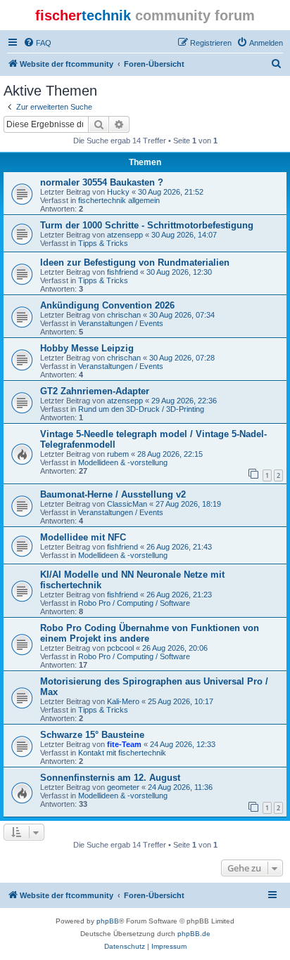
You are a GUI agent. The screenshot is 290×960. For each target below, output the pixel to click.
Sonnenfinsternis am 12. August (110, 777)
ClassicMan (127, 504)
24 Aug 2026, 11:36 (180, 787)
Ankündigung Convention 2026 (107, 305)
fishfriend (122, 272)
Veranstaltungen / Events (120, 323)
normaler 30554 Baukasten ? (101, 182)
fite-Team (124, 744)
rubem (118, 454)
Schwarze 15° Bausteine (92, 734)
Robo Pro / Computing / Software (134, 603)
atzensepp (125, 235)
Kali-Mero (123, 701)
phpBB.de (193, 934)
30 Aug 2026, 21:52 (170, 192)
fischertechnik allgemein (119, 200)
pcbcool (120, 648)
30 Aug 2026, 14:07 (184, 235)
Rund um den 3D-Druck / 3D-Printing (141, 409)
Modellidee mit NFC (83, 537)
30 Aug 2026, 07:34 (182, 315)
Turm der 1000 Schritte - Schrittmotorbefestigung (146, 225)
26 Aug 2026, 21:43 (179, 547)
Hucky (118, 192)
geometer (123, 787)
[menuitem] (37, 42)
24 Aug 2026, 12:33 (182, 744)
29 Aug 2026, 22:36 (184, 400)
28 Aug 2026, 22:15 (170, 454)
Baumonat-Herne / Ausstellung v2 (113, 494)
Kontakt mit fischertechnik (122, 752)
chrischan (124, 315)
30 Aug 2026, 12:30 (179, 272)
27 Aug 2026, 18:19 (188, 504)
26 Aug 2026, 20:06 (175, 648)
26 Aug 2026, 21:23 (179, 594)
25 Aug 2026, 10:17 (180, 701)
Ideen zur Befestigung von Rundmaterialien (134, 262)
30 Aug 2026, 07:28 (182, 357)
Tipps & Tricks (103, 243)
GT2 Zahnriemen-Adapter (94, 391)
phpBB (107, 921)
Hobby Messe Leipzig (87, 348)
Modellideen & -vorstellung (123, 462)
